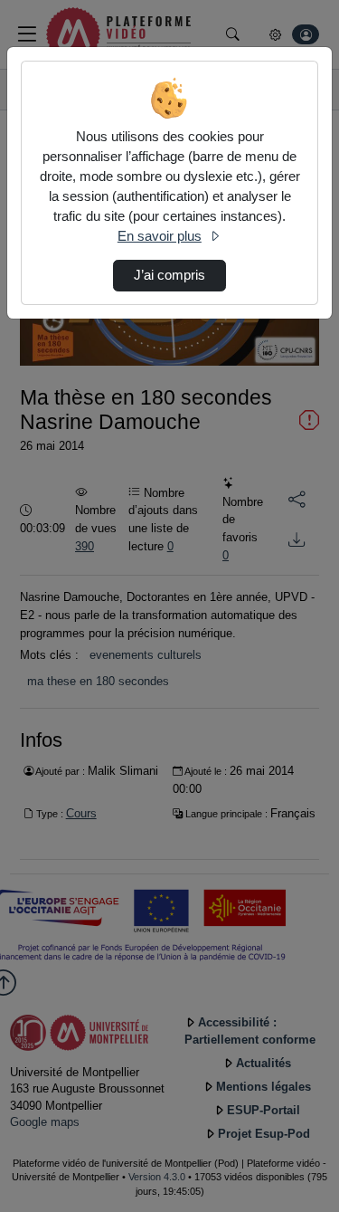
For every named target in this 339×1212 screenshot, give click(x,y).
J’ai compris (169, 275)
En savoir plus (160, 236)
